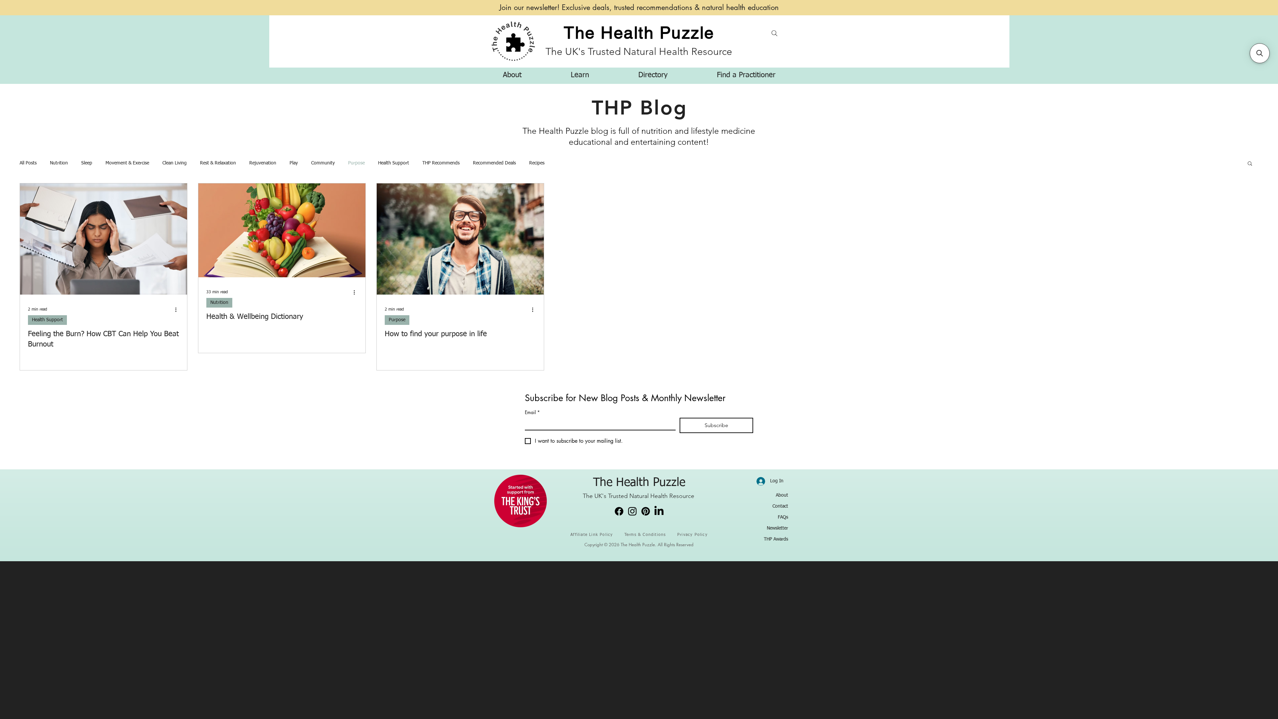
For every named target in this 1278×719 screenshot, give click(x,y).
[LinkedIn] (659, 511)
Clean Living (174, 163)
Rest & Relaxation (218, 163)
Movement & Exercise (127, 163)
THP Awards (776, 539)
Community (323, 163)
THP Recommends (441, 163)
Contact (780, 506)
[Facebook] (619, 511)
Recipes (536, 163)
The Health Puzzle (639, 32)
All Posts (28, 163)
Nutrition (59, 163)
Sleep (86, 163)
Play (294, 163)
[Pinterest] (645, 511)
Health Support (393, 163)
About (782, 495)
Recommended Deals (494, 163)
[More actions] (178, 310)
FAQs (783, 517)
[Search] (774, 33)
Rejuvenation (262, 163)
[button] (512, 75)
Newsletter (777, 528)
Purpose (356, 163)
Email (532, 412)
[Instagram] (632, 511)
